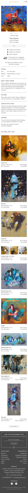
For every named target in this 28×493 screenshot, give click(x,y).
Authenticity (24, 453)
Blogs (2, 463)
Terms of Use (18, 489)
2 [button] (12, 33)
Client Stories (4, 457)
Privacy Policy (10, 489)
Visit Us (25, 463)
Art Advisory (4, 455)
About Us (3, 453)
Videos (3, 461)
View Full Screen (14, 35)
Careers (25, 459)
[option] (14, 18)
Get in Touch (23, 461)
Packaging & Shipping (21, 455)
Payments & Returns (21, 457)
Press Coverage (5, 459)
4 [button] (15, 33)
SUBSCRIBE (14, 443)
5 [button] (16, 33)
